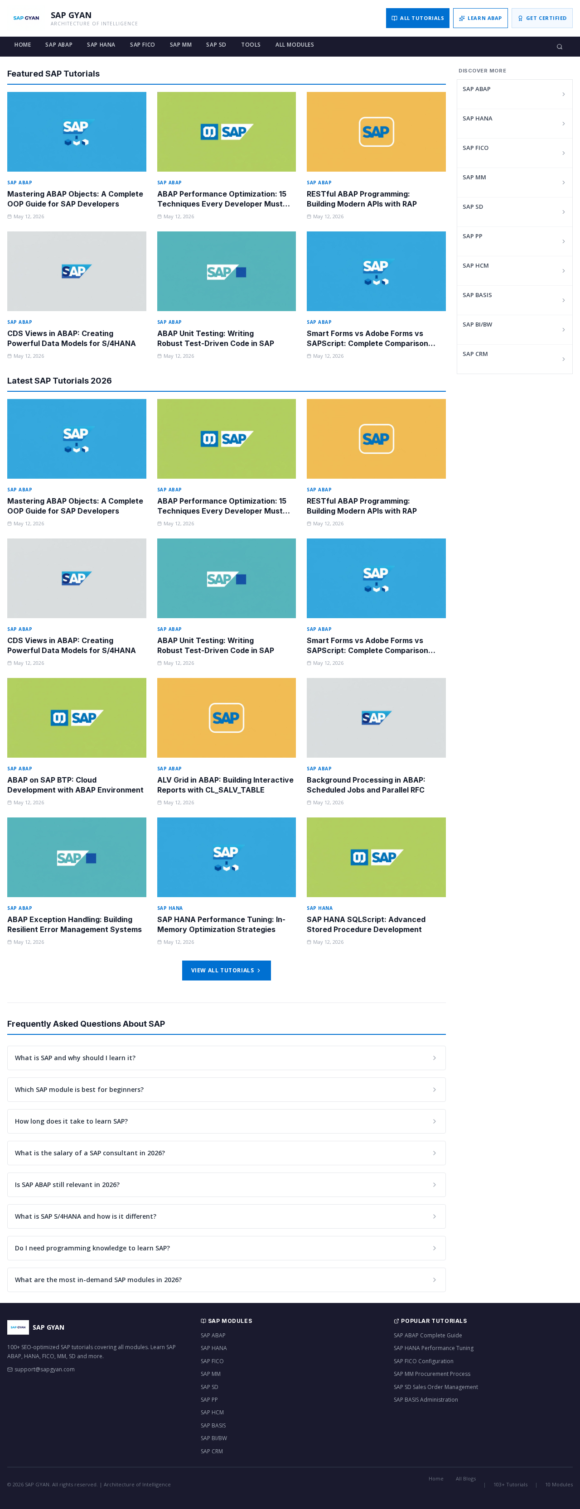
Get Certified (546, 17)
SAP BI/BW (477, 324)
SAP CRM (475, 354)
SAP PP (473, 236)
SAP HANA (101, 44)
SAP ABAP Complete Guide (428, 1335)
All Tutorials (422, 17)
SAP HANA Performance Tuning (434, 1348)
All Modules (295, 44)
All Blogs (466, 1478)
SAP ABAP (58, 44)
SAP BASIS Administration (426, 1399)
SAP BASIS (477, 295)
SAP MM (181, 44)
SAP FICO (142, 44)
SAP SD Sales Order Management (436, 1387)
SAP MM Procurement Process (432, 1374)
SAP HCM (476, 265)
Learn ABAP (485, 17)
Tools (251, 44)
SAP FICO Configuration (424, 1361)
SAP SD (216, 44)
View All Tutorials (222, 970)
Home (22, 44)
